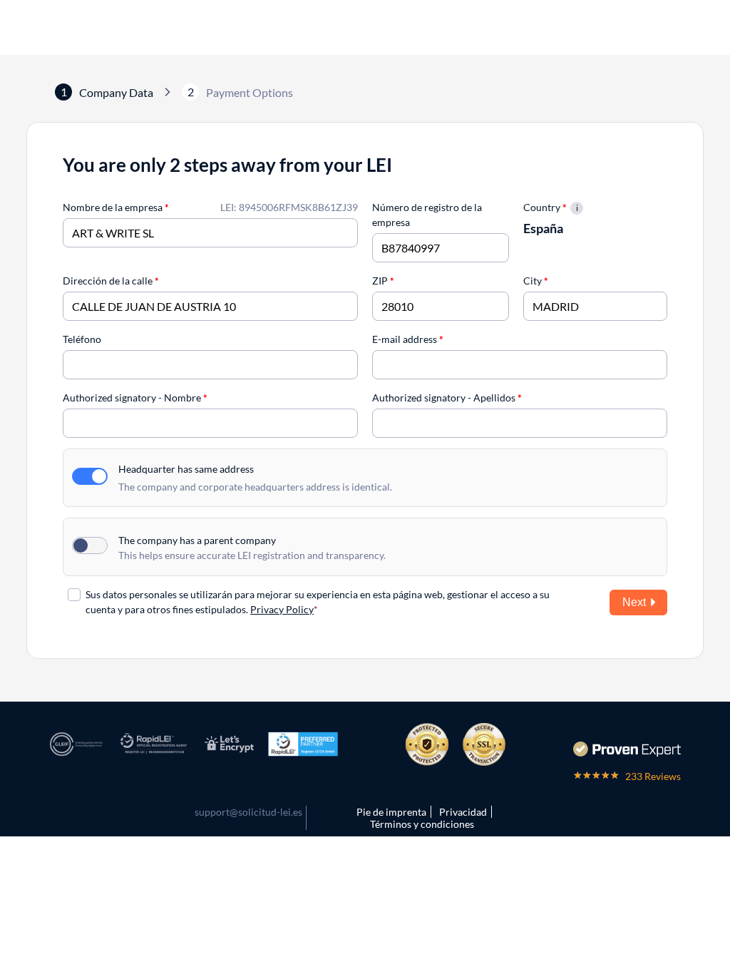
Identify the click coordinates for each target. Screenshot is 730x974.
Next (634, 602)
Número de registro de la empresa (427, 214)
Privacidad (463, 812)
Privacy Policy (282, 609)
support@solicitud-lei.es (248, 812)
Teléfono (82, 339)
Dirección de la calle (111, 281)
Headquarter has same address (186, 469)
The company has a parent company (197, 540)
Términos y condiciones (422, 824)
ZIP (383, 281)
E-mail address (407, 339)
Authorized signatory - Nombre (135, 397)
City (535, 281)
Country (545, 207)
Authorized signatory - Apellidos (447, 397)
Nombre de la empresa (116, 207)
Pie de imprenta (391, 812)
